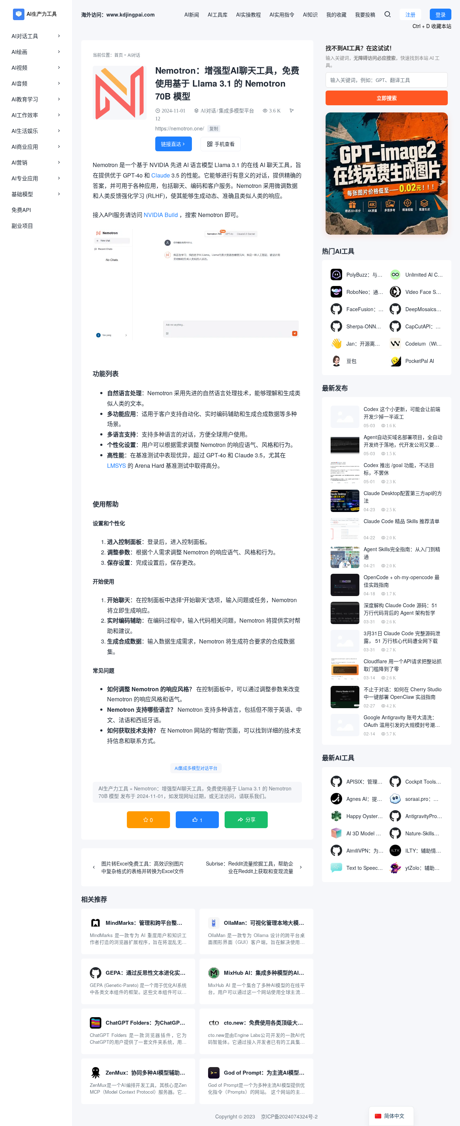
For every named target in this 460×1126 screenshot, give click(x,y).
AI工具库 (217, 14)
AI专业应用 (25, 178)
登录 (441, 14)
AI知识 (310, 14)
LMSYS (116, 465)
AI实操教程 (248, 14)
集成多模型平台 (236, 110)
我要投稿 (365, 14)
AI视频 (19, 67)
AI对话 (134, 55)
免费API (21, 209)
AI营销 (19, 162)
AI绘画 (19, 51)
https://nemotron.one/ (179, 128)
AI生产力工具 (113, 788)
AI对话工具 (25, 36)
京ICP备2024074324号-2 (289, 1116)
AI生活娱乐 (25, 130)
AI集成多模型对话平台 (196, 768)
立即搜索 (387, 97)
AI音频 (19, 83)
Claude (160, 175)
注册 (410, 14)
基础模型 (22, 194)
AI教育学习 (25, 99)
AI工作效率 (25, 115)
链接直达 (173, 143)
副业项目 (22, 225)
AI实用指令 (282, 14)
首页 (118, 55)
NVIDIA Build (161, 215)
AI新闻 (191, 14)
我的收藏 (336, 14)
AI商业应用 (25, 146)
